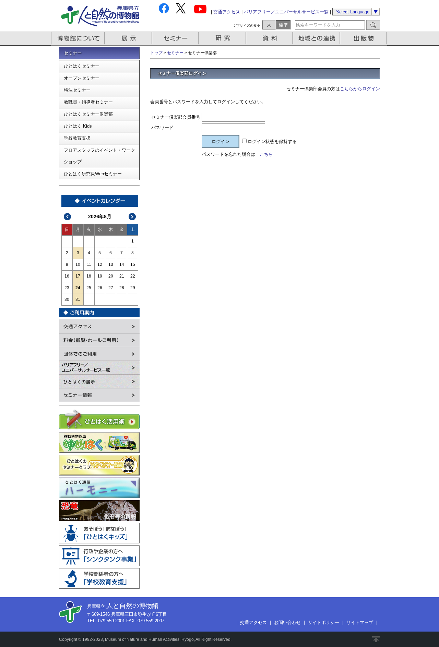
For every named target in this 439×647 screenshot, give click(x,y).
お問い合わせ (287, 622)
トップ (156, 52)
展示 (128, 38)
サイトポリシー (323, 622)
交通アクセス (226, 11)
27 (110, 288)
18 (88, 276)
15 (132, 264)
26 (99, 288)
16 (66, 276)
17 (77, 276)
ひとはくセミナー (81, 66)
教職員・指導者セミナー (88, 102)
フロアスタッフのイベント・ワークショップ (99, 156)
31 (77, 299)
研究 (223, 38)
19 (99, 276)
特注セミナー (77, 90)
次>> (132, 216)
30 (66, 299)
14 (121, 264)
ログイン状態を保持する (272, 141)
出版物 (364, 38)
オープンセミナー (81, 78)
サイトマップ (359, 622)
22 (132, 276)
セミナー (175, 38)
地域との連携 (317, 38)
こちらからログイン (360, 88)
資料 (270, 38)
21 (121, 276)
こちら (266, 154)
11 (89, 264)
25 (88, 288)
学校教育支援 (77, 138)
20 (110, 276)
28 (121, 288)
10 (77, 264)
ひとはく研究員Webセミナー (93, 173)
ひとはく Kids (78, 126)
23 (66, 288)
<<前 (67, 216)
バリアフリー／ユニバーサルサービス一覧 (286, 11)
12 (99, 264)
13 (110, 264)
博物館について (78, 38)
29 (132, 288)
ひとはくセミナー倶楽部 (88, 114)
